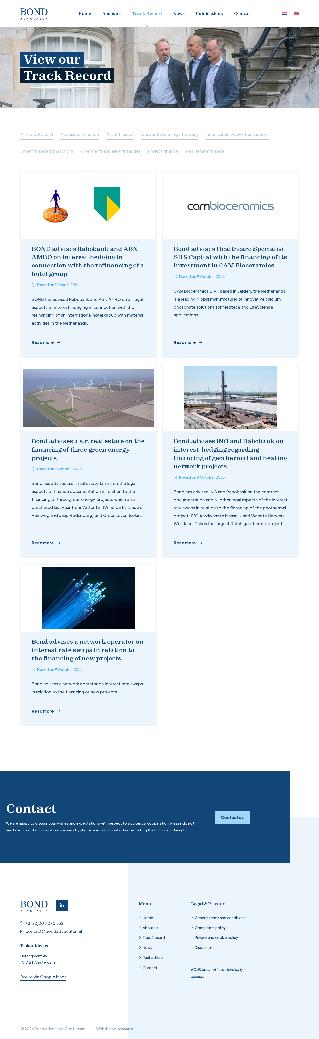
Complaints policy (210, 927)
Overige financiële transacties (111, 151)
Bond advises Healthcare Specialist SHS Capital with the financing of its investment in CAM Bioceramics (230, 257)
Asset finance (120, 134)
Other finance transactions (47, 151)
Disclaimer (203, 947)
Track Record (147, 13)
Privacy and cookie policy (216, 937)
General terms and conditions (220, 917)
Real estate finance (205, 151)
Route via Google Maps (43, 976)
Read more (43, 342)
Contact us (232, 817)
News (179, 13)
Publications (209, 13)
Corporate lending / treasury (169, 134)
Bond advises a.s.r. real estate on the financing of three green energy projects (88, 449)
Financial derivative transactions (237, 134)
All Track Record (36, 134)
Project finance (163, 151)
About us (111, 13)
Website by (106, 1028)
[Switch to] (284, 13)
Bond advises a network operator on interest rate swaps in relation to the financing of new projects (88, 650)
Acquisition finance (79, 134)
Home (85, 13)
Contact (242, 13)
